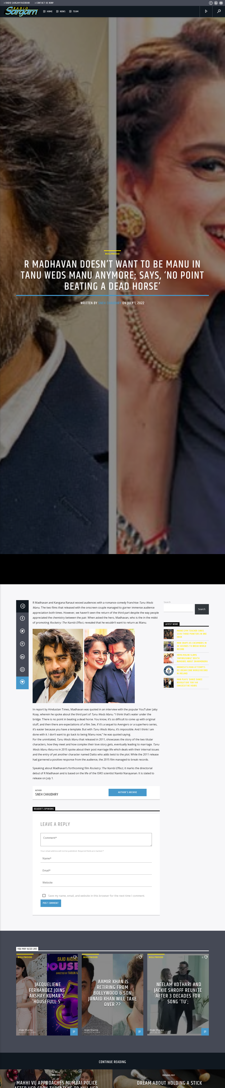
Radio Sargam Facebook (18, 3)
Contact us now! (45, 3)
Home (50, 11)
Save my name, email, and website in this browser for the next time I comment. (96, 943)
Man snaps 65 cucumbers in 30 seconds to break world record (192, 693)
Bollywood (112, 275)
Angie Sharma (26, 1077)
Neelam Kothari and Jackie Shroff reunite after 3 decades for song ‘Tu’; (178, 1040)
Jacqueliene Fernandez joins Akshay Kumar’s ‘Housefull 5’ (47, 1040)
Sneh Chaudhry (110, 325)
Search (167, 649)
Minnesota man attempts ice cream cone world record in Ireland (192, 718)
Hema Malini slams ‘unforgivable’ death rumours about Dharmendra (192, 706)
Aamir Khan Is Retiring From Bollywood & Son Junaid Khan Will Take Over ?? (112, 1040)
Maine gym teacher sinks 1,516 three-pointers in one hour (192, 681)
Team (76, 11)
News (63, 11)
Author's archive (127, 840)
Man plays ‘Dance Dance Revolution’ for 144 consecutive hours (190, 730)
